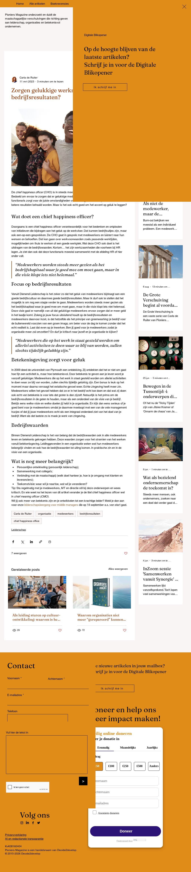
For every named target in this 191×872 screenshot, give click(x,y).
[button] (184, 7)
